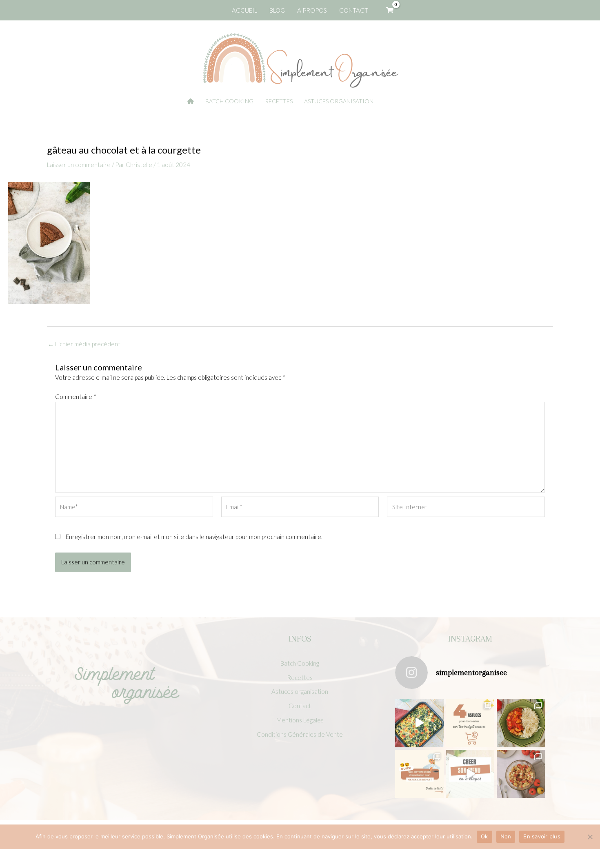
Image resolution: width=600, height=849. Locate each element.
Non (505, 836)
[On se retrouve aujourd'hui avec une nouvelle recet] (521, 723)
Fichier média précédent (84, 344)
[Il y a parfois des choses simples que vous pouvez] (470, 723)
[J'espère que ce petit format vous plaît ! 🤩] (419, 774)
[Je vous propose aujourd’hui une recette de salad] (521, 774)
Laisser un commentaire (79, 164)
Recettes (300, 677)
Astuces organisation (299, 691)
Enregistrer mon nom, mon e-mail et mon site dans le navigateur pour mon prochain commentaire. (194, 536)
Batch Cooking (299, 663)
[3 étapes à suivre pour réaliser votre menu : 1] (470, 774)
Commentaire (75, 396)
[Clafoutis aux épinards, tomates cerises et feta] (419, 723)
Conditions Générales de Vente (300, 734)
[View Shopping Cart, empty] (389, 10)
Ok (484, 836)
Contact (300, 705)
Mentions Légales (300, 720)
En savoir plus (541, 836)
